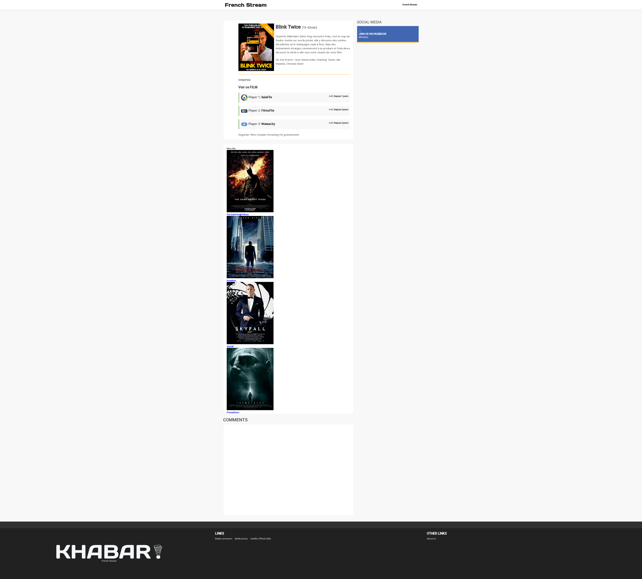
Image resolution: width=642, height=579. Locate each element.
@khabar (363, 37)
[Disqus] (288, 469)
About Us (431, 538)
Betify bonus (241, 538)
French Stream (246, 5)
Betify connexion (223, 538)
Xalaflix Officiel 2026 (260, 538)
